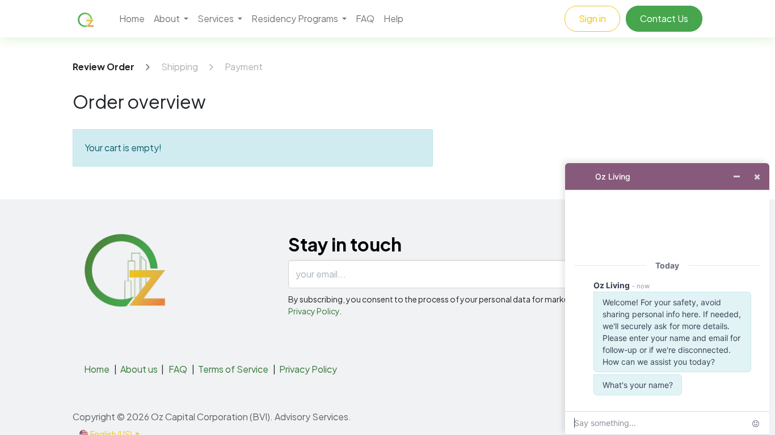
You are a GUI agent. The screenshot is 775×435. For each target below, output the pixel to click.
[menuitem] (132, 18)
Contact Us (664, 18)
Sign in (592, 18)
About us (139, 369)
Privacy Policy (313, 311)
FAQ (178, 369)
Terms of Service (233, 369)
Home (96, 369)
